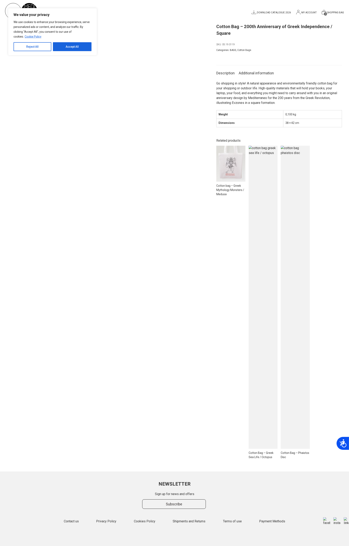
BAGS (233, 50)
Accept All (72, 46)
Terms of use (232, 521)
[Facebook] (326, 521)
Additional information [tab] (256, 73)
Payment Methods (272, 521)
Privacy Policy (106, 521)
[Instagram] (337, 521)
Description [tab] (225, 73)
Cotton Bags (244, 50)
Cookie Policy (33, 36)
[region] (52, 31)
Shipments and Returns (189, 521)
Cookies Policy (144, 521)
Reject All (32, 46)
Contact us (71, 521)
